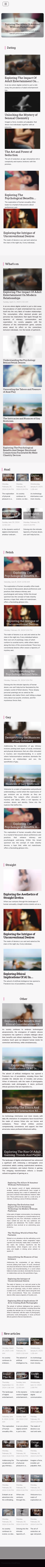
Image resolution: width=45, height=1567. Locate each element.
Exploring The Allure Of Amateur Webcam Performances (23, 1184)
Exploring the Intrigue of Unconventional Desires (19, 234)
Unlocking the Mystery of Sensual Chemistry (21, 116)
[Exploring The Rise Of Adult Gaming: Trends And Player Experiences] (22, 1145)
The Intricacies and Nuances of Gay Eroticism (22, 782)
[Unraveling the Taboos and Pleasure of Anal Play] (22, 376)
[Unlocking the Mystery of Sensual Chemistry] (22, 101)
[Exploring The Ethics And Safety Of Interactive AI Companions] (22, 1101)
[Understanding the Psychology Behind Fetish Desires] (22, 347)
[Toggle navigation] (6, 4)
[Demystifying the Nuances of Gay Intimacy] (22, 732)
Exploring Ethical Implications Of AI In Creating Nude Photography (21, 977)
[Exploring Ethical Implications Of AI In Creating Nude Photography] (22, 959)
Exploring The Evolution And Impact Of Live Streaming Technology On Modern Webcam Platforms (23, 1208)
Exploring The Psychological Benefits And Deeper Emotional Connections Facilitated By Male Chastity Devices (20, 451)
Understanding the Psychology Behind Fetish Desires (19, 361)
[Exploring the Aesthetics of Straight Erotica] (22, 880)
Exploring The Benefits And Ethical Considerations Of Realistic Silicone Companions (22, 1025)
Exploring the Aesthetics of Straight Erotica (22, 25)
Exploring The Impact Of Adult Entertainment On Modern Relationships (20, 81)
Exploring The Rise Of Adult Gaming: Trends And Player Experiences (22, 1155)
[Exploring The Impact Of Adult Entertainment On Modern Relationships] (22, 65)
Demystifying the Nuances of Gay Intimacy (22, 739)
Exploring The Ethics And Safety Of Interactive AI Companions (22, 1111)
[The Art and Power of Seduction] (22, 138)
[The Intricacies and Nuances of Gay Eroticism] (22, 405)
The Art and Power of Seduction (37, 1515)
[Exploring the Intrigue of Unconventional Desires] (20, 218)
